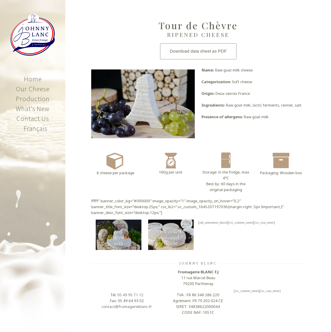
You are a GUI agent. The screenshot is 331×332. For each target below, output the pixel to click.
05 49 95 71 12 (130, 294)
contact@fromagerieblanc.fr (127, 306)
